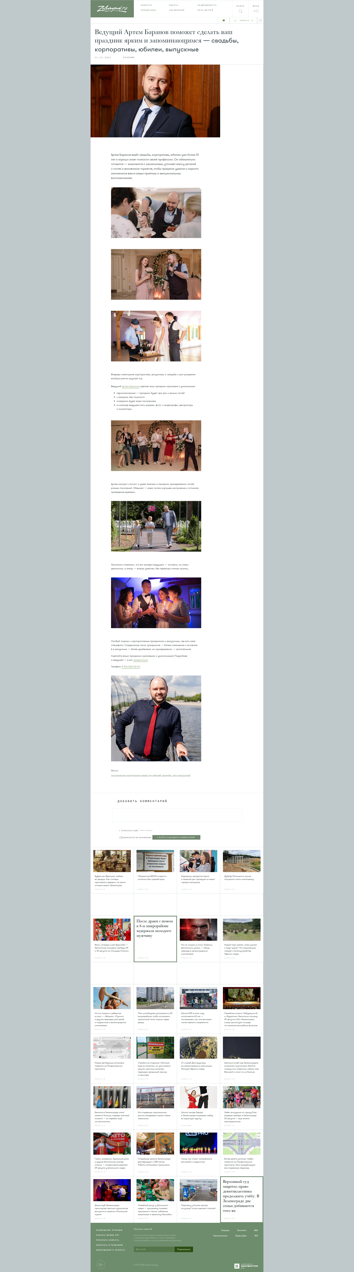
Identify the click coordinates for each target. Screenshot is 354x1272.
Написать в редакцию (109, 1245)
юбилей (157, 775)
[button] (129, 830)
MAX (256, 1230)
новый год (146, 775)
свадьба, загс (169, 775)
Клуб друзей (205, 10)
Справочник (148, 10)
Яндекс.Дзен (241, 1235)
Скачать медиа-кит (107, 1235)
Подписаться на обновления (136, 838)
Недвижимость (207, 5)
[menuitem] (148, 5)
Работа (173, 5)
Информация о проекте (110, 1250)
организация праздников (125, 775)
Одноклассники (220, 1235)
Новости (146, 5)
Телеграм (225, 1230)
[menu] (177, 8)
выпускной (184, 775)
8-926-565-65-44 (131, 666)
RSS (256, 1235)
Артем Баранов (130, 386)
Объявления (177, 10)
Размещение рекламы (109, 1230)
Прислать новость (107, 1240)
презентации (140, 660)
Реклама (129, 58)
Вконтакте (241, 1230)
